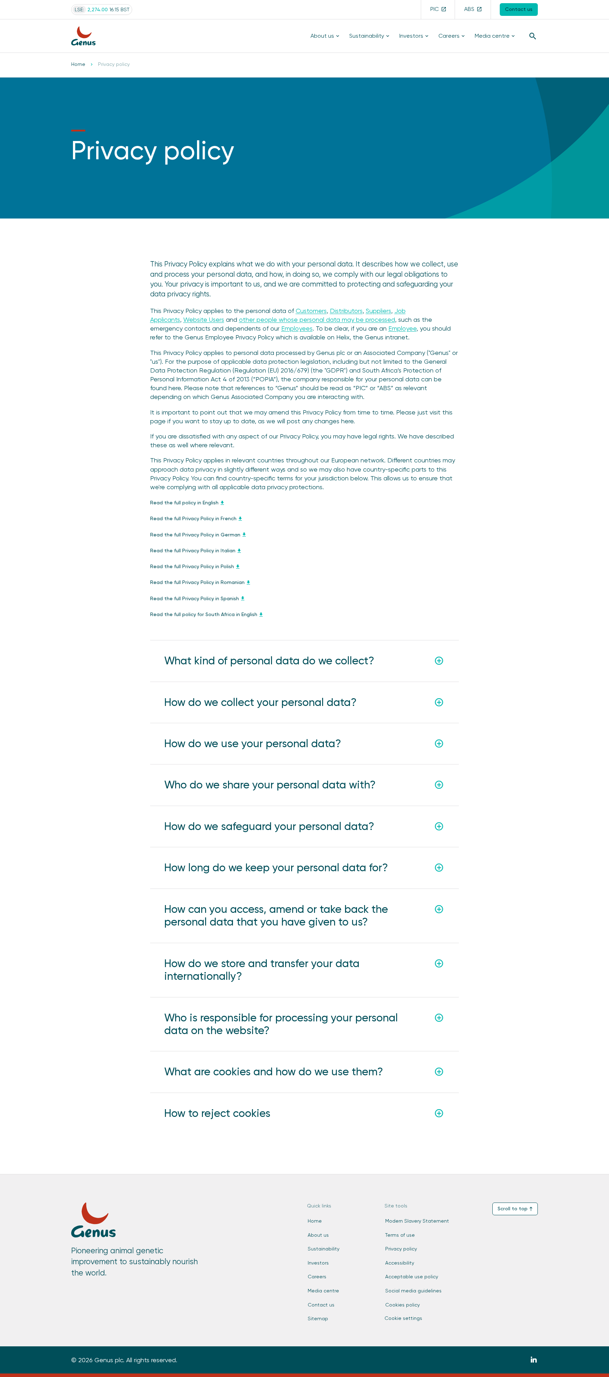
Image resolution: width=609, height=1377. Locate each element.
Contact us (321, 1305)
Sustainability (366, 35)
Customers (311, 310)
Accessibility (399, 1263)
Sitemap (318, 1318)
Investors (411, 35)
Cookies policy (402, 1305)
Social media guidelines (413, 1290)
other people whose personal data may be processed (317, 319)
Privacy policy (401, 1249)
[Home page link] (88, 36)
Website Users (203, 319)
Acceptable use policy (411, 1276)
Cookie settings (403, 1318)
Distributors (346, 310)
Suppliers (378, 310)
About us (322, 35)
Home (78, 64)
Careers (449, 35)
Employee (402, 328)
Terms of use (400, 1235)
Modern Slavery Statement (417, 1221)
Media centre (492, 35)
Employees (297, 328)
